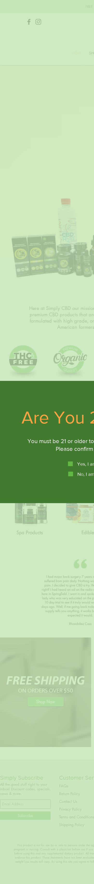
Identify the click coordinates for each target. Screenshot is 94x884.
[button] (70, 463)
